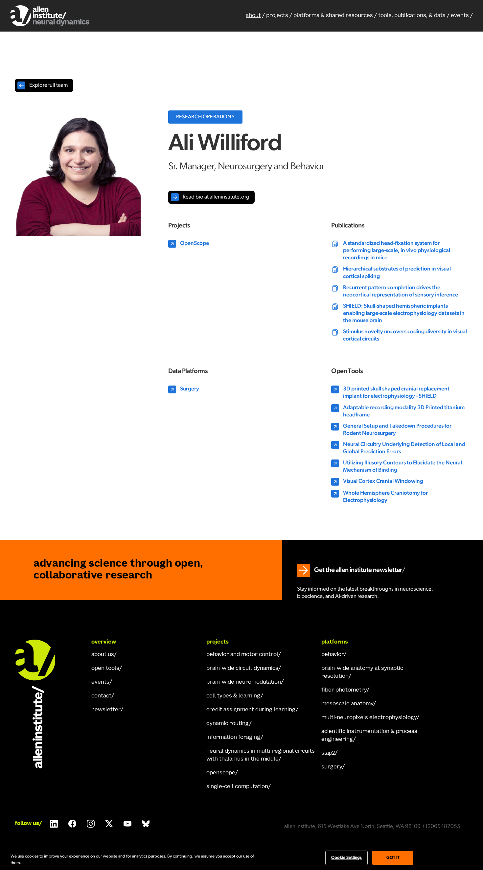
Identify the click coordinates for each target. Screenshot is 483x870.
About (253, 15)
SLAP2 (328, 753)
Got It (393, 858)
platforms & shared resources (333, 15)
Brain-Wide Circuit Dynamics (242, 668)
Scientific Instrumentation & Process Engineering (369, 735)
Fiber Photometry (344, 690)
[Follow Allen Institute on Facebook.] (72, 823)
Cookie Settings (346, 858)
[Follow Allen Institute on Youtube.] (127, 823)
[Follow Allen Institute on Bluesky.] (146, 823)
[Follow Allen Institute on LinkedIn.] (54, 823)
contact (101, 696)
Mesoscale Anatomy (347, 704)
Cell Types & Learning (233, 696)
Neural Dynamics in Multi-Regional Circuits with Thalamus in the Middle (260, 755)
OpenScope (220, 773)
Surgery (331, 767)
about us (102, 654)
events (460, 15)
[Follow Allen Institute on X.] (109, 823)
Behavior (332, 654)
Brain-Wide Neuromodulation (243, 682)
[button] (335, 15)
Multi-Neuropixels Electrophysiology (369, 717)
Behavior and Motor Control (242, 654)
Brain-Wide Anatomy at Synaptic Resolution (362, 672)
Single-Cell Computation (237, 786)
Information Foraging (233, 737)
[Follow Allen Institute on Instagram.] (90, 823)
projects (277, 15)
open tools (105, 668)
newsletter (106, 710)
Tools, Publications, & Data (412, 15)
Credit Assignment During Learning (251, 710)
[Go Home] (41, 704)
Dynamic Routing (227, 723)
